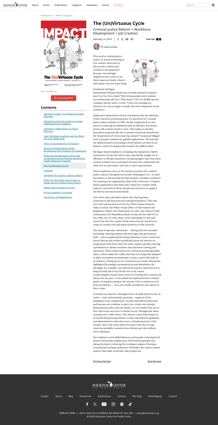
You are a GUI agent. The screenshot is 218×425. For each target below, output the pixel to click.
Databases (92, 5)
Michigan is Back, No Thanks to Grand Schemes (64, 115)
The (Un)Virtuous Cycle (56, 165)
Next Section (154, 361)
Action (46, 5)
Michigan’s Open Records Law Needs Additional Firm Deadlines (63, 122)
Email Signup (155, 396)
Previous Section (102, 361)
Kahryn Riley (111, 46)
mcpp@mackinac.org (148, 413)
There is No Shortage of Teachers (61, 143)
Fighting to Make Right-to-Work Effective (61, 130)
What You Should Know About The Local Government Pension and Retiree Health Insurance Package (64, 158)
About (35, 5)
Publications (60, 5)
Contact (173, 396)
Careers (122, 396)
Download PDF (65, 98)
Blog (70, 396)
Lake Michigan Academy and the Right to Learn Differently (64, 137)
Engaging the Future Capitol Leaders (63, 175)
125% (160, 39)
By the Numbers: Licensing (58, 192)
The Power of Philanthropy (58, 197)
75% (157, 39)
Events (105, 5)
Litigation (77, 5)
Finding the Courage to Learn (59, 187)
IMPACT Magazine (64, 15)
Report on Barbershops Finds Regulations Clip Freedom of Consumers (65, 149)
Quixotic (48, 170)
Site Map (137, 396)
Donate (118, 5)
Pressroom (85, 396)
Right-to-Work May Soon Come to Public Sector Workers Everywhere (62, 181)
